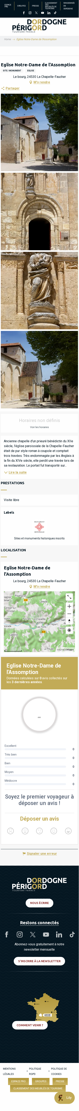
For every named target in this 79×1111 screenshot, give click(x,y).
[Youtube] (42, 13)
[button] (39, 132)
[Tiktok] (55, 13)
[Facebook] (24, 13)
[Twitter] (36, 13)
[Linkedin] (49, 13)
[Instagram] (30, 13)
